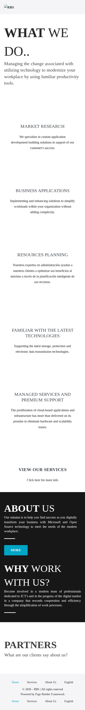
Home (15, 682)
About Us (50, 682)
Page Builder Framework (50, 694)
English (68, 682)
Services (32, 682)
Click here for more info (42, 480)
